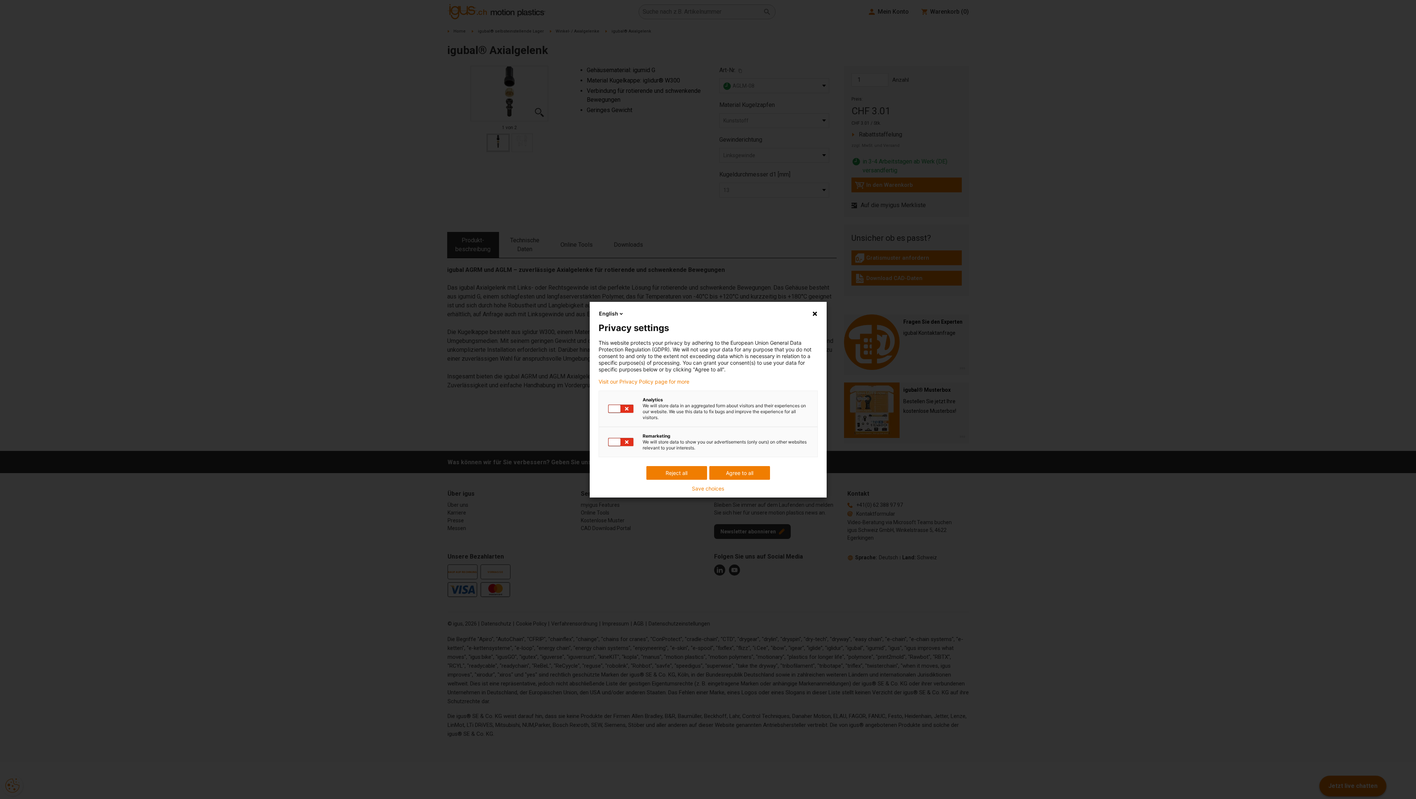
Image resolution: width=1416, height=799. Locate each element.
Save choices (708, 489)
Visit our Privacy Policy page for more (644, 382)
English (608, 313)
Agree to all (739, 473)
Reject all (676, 473)
